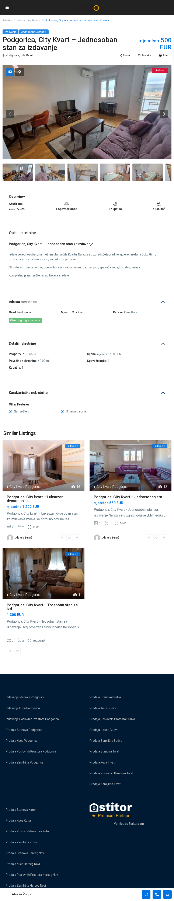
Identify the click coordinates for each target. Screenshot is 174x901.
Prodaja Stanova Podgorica (24, 730)
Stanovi (36, 20)
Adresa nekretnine (23, 302)
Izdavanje (10, 31)
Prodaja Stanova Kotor (21, 809)
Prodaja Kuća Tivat (102, 762)
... (72, 519)
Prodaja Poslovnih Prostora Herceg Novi (32, 874)
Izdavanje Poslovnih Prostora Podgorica (32, 719)
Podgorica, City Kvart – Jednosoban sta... (129, 497)
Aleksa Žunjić (23, 537)
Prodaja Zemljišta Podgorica (25, 762)
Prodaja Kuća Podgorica (22, 740)
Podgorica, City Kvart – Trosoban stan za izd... (42, 607)
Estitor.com (136, 823)
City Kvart (27, 55)
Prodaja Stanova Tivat (104, 751)
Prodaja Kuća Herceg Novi (23, 864)
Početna (7, 20)
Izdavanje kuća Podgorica (23, 708)
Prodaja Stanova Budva (105, 697)
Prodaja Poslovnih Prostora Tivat (111, 773)
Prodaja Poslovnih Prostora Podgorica (31, 751)
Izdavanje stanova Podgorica (25, 697)
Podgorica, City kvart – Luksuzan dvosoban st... (35, 499)
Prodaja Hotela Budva (104, 730)
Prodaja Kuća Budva (103, 708)
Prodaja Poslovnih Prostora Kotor (28, 831)
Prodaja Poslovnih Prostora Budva (112, 719)
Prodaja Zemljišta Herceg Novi (26, 885)
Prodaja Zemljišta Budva (106, 740)
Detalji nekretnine (22, 344)
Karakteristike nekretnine (28, 393)
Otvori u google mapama (25, 320)
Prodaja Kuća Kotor (18, 820)
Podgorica (12, 55)
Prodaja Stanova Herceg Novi (25, 853)
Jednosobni (23, 20)
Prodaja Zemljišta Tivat (105, 784)
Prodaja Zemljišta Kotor (21, 842)
